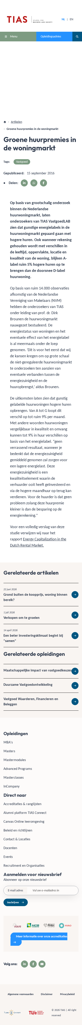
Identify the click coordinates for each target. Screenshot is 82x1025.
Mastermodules (14, 760)
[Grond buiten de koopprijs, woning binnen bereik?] (41, 594)
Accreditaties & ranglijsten (22, 804)
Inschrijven (13, 902)
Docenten (10, 848)
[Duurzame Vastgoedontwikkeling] (41, 685)
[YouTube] (41, 964)
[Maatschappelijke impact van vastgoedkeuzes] (41, 671)
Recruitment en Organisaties (23, 865)
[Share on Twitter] (33, 182)
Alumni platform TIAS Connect (24, 813)
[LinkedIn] (24, 964)
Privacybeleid (67, 994)
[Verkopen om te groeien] (41, 615)
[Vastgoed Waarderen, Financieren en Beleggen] (41, 701)
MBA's (8, 742)
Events (8, 857)
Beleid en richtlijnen (17, 830)
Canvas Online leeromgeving (23, 821)
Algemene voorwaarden (20, 994)
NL (63, 19)
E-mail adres (15, 890)
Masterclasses (13, 777)
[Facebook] (33, 964)
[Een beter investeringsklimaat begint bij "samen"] (41, 635)
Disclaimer (46, 994)
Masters (9, 751)
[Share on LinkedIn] (24, 182)
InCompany (11, 786)
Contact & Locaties (16, 839)
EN (71, 19)
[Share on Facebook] (43, 182)
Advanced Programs (17, 769)
